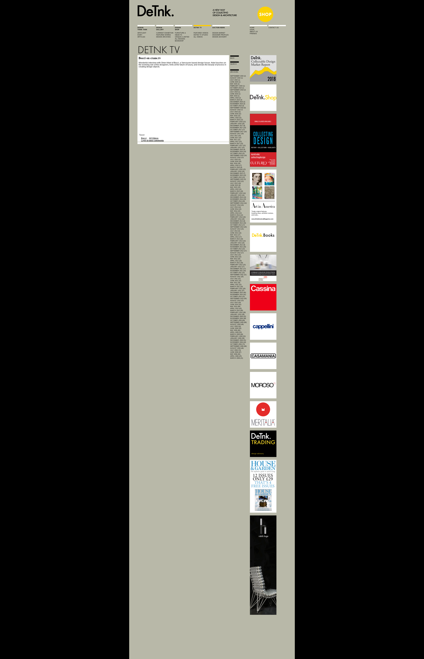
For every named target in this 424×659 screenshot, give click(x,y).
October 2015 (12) (237, 177)
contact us (273, 27)
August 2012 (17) (237, 253)
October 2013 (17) (237, 225)
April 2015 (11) (235, 189)
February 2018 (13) (238, 122)
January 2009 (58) (237, 338)
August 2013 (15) (237, 229)
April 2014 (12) (236, 213)
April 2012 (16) (236, 261)
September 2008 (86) (238, 346)
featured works (163, 35)
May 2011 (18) (235, 282)
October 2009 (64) (237, 320)
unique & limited (182, 37)
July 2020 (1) (235, 80)
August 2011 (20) (236, 277)
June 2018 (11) (235, 114)
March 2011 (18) (236, 286)
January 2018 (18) (237, 124)
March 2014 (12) (236, 215)
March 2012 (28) (236, 263)
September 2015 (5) (238, 179)
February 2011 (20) (237, 288)
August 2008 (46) (237, 348)
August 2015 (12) (237, 181)
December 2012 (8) (237, 245)
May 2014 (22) (235, 211)
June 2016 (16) (235, 161)
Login (143, 140)
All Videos (154, 138)
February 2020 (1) (237, 86)
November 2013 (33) (238, 223)
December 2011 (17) (238, 269)
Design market (218, 33)
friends (253, 33)
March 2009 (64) (236, 334)
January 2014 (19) (237, 219)
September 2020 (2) (238, 76)
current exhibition (164, 33)
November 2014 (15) (238, 199)
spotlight (141, 33)
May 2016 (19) (235, 163)
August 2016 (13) (237, 157)
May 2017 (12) (235, 139)
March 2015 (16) (236, 191)
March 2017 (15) (236, 143)
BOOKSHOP (179, 41)
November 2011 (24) (238, 271)
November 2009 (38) (238, 318)
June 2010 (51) (235, 304)
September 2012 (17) (238, 251)
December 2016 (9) (237, 149)
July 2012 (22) (235, 255)
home (252, 27)
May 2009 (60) (235, 330)
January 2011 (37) (237, 290)
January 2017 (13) (237, 147)
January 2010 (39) (237, 314)
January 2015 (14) (237, 195)
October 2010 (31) (237, 296)
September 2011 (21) (238, 275)
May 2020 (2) (234, 84)
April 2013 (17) (236, 237)
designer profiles (220, 35)
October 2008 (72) (237, 344)
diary (139, 35)
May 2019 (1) (234, 96)
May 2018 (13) (235, 116)
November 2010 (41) (238, 294)
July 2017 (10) (235, 135)
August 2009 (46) (237, 324)
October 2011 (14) (237, 273)
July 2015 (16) (235, 183)
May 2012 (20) (235, 259)
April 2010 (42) (236, 308)
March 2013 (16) (236, 239)
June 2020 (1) (235, 82)
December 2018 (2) (237, 102)
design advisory (219, 37)
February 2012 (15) (238, 265)
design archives (163, 37)
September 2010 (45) (238, 298)
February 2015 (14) (238, 193)
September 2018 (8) (238, 108)
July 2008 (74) (235, 350)
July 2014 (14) (235, 207)
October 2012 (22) (237, 249)
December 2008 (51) (238, 340)
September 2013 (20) (238, 227)
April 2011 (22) (235, 284)
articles (141, 37)
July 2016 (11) (235, 159)
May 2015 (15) (235, 187)
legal (252, 29)
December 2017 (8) (237, 126)
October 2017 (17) (237, 129)
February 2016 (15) (238, 169)
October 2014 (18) (237, 201)
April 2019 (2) (235, 98)
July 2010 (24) (235, 302)
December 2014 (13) (238, 197)
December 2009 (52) (238, 316)
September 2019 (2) (238, 90)
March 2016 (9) (236, 167)
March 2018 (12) (236, 120)
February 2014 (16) (238, 217)
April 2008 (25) (236, 356)
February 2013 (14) (238, 241)
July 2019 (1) (235, 92)
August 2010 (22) (237, 300)
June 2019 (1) (235, 94)
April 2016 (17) (236, 165)
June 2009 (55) (235, 328)
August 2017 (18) (237, 133)
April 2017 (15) (236, 141)
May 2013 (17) (235, 235)
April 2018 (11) (235, 118)
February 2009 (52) (238, 336)
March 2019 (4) (236, 100)
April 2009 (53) (236, 332)
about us (254, 31)
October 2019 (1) (237, 88)
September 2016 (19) (238, 155)
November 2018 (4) (237, 104)
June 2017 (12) (235, 137)
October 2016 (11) (237, 153)
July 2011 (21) (235, 278)
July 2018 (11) (235, 112)
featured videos (201, 33)
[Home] (188, 22)
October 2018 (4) (237, 106)
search (233, 64)
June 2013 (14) (235, 233)
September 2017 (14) (238, 131)
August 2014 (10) (237, 205)
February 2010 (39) (238, 312)
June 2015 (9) (235, 185)
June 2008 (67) (235, 352)
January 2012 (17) (237, 267)
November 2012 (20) (238, 247)
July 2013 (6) (235, 231)
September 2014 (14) (238, 203)
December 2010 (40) (238, 292)
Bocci (144, 138)
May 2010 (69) (235, 306)
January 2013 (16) (237, 243)
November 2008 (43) (238, 342)
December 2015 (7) (237, 173)
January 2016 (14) (237, 171)
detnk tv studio (201, 35)
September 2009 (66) (238, 322)
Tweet (141, 135)
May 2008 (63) (235, 354)
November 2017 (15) (238, 127)
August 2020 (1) (236, 78)
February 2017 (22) (238, 145)
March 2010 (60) (236, 310)
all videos (198, 37)
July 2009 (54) (235, 326)
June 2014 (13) (235, 209)
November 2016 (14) (238, 151)
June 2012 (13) (235, 257)
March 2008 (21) (236, 358)
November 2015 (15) (238, 175)
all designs (180, 39)
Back (232, 58)
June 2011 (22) (235, 280)
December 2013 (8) (237, 221)
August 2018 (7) (236, 110)
